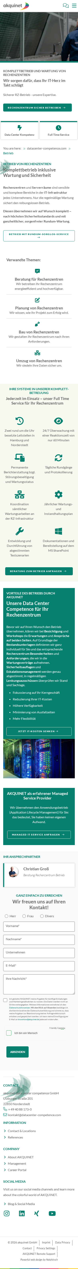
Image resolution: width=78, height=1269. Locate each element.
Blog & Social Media (21, 1204)
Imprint (46, 1242)
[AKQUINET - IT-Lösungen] (15, 6)
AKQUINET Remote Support (39, 1253)
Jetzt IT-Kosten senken (36, 731)
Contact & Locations (22, 1131)
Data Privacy (62, 1242)
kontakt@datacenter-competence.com (34, 1115)
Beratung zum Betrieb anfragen (36, 571)
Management (17, 1163)
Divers (49, 916)
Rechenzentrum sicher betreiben (35, 107)
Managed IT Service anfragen (36, 834)
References (15, 1137)
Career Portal (17, 1170)
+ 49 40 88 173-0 (20, 1109)
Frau (30, 916)
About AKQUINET (21, 1157)
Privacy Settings (46, 1248)
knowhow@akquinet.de (28, 1019)
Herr (13, 916)
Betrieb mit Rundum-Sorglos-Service (39, 234)
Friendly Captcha (57, 1028)
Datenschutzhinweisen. (20, 1008)
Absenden (17, 1052)
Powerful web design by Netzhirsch (39, 1259)
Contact (27, 1248)
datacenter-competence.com (46, 148)
